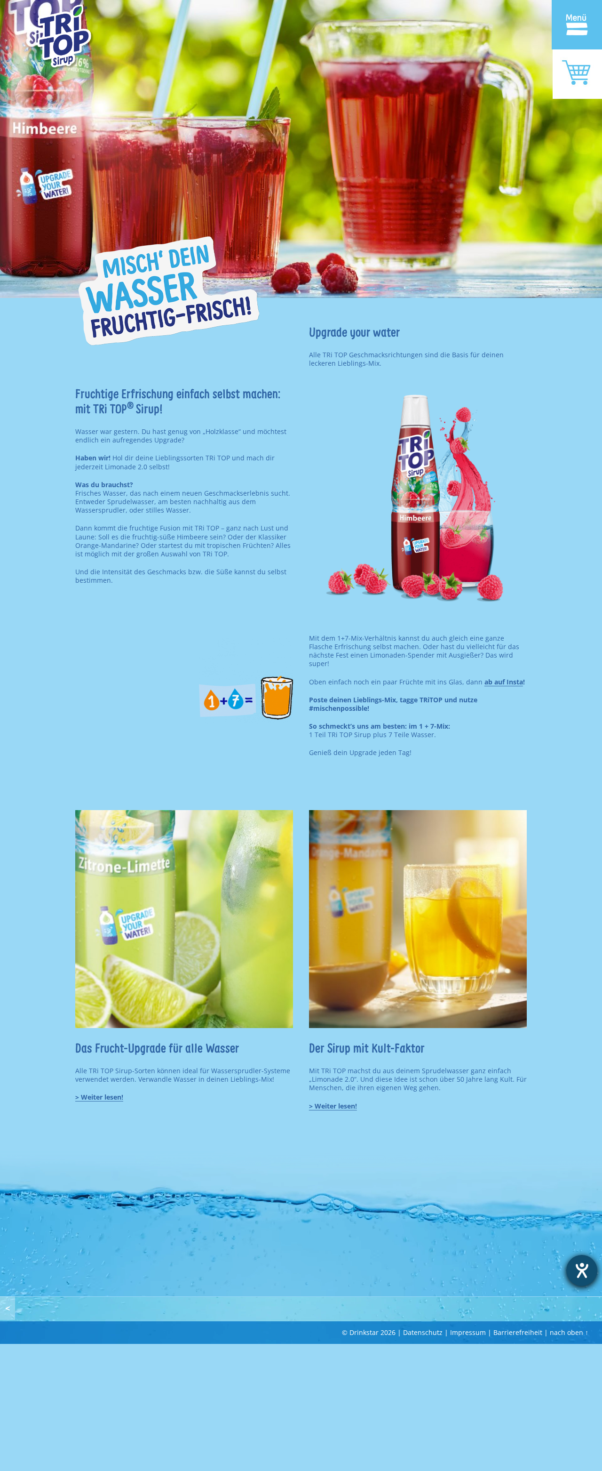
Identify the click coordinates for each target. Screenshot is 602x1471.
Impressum (468, 1332)
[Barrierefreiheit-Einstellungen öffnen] (581, 1270)
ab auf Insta (503, 681)
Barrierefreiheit (517, 1332)
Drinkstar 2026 (372, 1332)
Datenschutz (423, 1332)
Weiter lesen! (102, 1097)
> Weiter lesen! (333, 1105)
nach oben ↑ (569, 1332)
